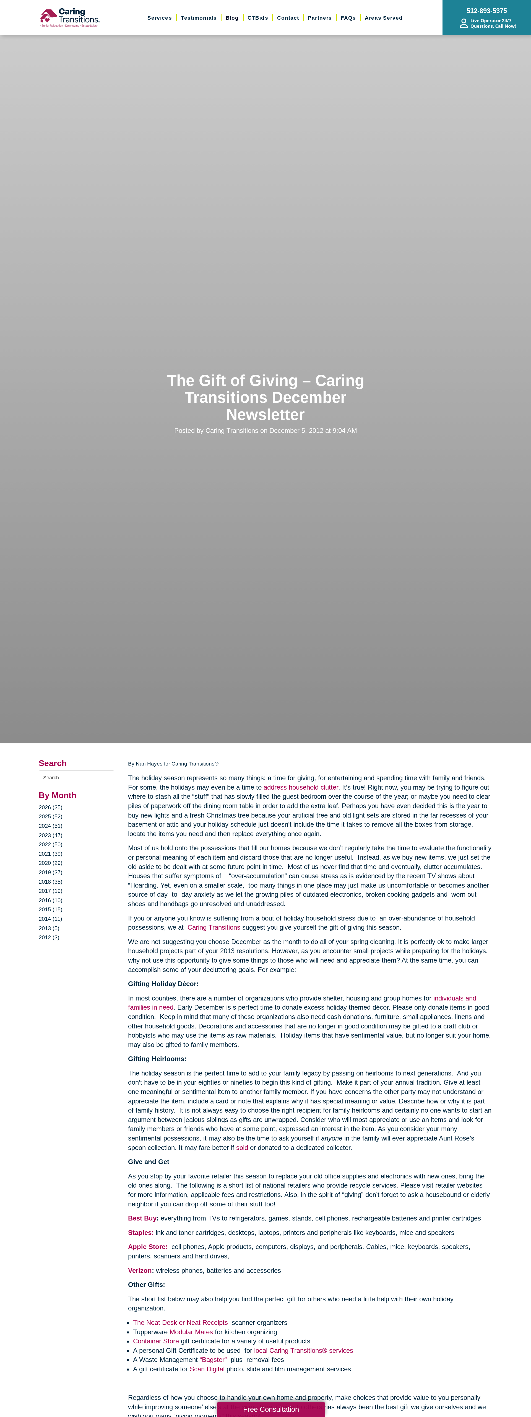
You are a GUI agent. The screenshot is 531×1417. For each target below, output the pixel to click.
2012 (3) (49, 937)
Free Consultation (271, 1409)
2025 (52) (51, 816)
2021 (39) (51, 854)
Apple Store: (149, 1246)
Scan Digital (207, 1369)
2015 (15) (51, 909)
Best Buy (142, 1218)
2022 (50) (51, 844)
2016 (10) (51, 900)
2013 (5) (49, 928)
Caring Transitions (214, 927)
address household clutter (301, 787)
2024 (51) (51, 826)
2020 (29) (51, 863)
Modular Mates (191, 1332)
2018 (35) (51, 882)
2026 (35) (51, 807)
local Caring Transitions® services (303, 1350)
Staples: (141, 1232)
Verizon (140, 1270)
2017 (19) (51, 891)
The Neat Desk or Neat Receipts (181, 1322)
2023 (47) (51, 835)
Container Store (156, 1341)
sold (242, 1147)
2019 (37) (51, 872)
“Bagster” (214, 1359)
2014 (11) (50, 919)
